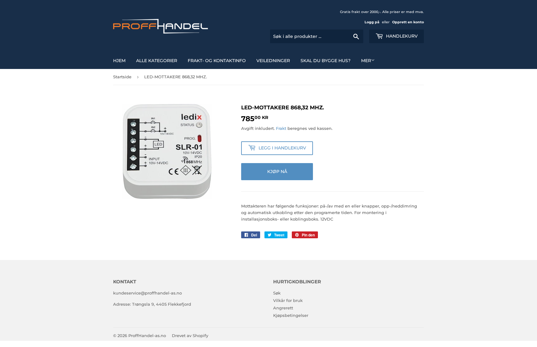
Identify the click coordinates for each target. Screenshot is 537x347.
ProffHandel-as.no (147, 335)
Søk (277, 292)
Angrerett (283, 307)
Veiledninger (273, 60)
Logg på (372, 22)
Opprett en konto (408, 22)
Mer (366, 60)
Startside (122, 76)
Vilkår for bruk (288, 300)
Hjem (119, 60)
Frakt (281, 128)
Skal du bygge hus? (326, 60)
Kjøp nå (277, 171)
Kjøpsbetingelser (290, 315)
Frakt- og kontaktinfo (217, 60)
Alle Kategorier (156, 60)
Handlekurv (401, 36)
